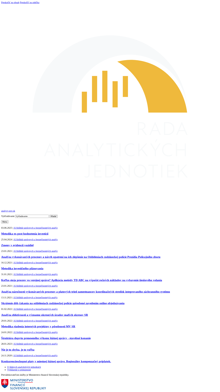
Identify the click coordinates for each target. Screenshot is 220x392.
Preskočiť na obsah (10, 2)
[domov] (23, 389)
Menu (4, 222)
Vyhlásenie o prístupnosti (19, 369)
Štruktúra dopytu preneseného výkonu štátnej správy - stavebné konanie (46, 338)
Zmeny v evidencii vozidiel (17, 245)
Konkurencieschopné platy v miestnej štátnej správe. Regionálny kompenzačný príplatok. (56, 361)
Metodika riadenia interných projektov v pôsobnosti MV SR (38, 326)
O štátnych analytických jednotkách (24, 367)
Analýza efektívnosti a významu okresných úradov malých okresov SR (44, 314)
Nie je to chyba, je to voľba (17, 349)
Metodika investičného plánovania (22, 268)
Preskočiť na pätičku (29, 2)
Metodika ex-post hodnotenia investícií (24, 233)
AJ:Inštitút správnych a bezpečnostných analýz (35, 228)
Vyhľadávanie (8, 216)
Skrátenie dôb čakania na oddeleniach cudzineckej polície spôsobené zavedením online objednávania (63, 303)
